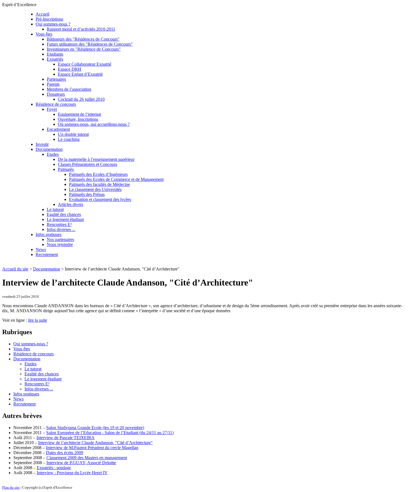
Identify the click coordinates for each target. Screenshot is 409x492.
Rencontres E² (59, 224)
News (41, 249)
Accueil (42, 14)
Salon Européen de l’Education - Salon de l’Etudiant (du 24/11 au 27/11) (110, 432)
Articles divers (70, 204)
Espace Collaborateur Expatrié (84, 64)
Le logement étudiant (65, 219)
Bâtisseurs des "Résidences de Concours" (83, 39)
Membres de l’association (69, 89)
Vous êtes (44, 34)
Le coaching (69, 139)
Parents (53, 84)
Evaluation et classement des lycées (100, 199)
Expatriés (55, 59)
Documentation (49, 149)
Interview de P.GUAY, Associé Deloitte (81, 462)
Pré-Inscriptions (49, 19)
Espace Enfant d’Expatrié (80, 74)
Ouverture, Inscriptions (78, 119)
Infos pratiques (48, 234)
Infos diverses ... (61, 229)
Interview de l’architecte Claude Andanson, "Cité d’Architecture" (95, 442)
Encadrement (58, 129)
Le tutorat (55, 209)
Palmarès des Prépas (87, 194)
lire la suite (37, 320)
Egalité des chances (64, 214)
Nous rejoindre (60, 244)
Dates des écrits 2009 (64, 452)
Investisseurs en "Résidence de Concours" (84, 49)
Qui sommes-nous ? (53, 24)
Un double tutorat (73, 134)
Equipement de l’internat (79, 114)
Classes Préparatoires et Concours (87, 164)
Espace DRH (69, 69)
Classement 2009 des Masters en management (86, 457)
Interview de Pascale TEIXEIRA (65, 437)
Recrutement (47, 254)
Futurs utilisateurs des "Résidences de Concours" (90, 44)
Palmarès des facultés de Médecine (99, 184)
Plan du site (11, 487)
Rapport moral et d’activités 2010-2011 (81, 29)
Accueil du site (15, 269)
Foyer (52, 109)
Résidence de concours (56, 104)
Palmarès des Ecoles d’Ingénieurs (98, 174)
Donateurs (56, 94)
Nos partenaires (60, 239)
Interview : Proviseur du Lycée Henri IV (72, 472)
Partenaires (56, 79)
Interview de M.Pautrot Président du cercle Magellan (92, 447)
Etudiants (55, 54)
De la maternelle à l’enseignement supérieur (96, 159)
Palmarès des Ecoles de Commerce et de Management (116, 179)
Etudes (53, 154)
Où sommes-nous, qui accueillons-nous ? (94, 124)
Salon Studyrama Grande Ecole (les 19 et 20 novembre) (95, 427)
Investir (42, 144)
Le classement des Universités (95, 189)
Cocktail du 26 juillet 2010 (81, 99)
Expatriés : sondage (54, 467)
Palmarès (66, 169)
